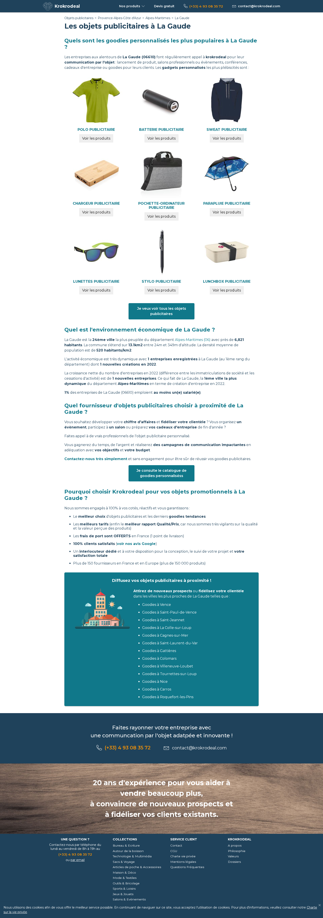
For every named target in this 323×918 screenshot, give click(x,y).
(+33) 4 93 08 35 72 (206, 6)
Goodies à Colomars (159, 658)
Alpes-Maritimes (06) (192, 340)
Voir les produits (96, 138)
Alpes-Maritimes (157, 18)
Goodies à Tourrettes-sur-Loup (169, 674)
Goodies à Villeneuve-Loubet (167, 666)
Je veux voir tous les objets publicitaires (161, 311)
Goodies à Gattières (159, 651)
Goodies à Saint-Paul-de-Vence (169, 612)
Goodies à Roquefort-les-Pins (167, 697)
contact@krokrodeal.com (259, 6)
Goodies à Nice (155, 681)
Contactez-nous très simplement (95, 459)
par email (78, 860)
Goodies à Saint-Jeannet (163, 620)
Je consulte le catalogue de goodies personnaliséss (161, 473)
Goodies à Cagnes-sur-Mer (165, 635)
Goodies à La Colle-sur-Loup (166, 628)
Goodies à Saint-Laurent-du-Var (170, 643)
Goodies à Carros (156, 689)
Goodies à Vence (156, 605)
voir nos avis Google (136, 544)
